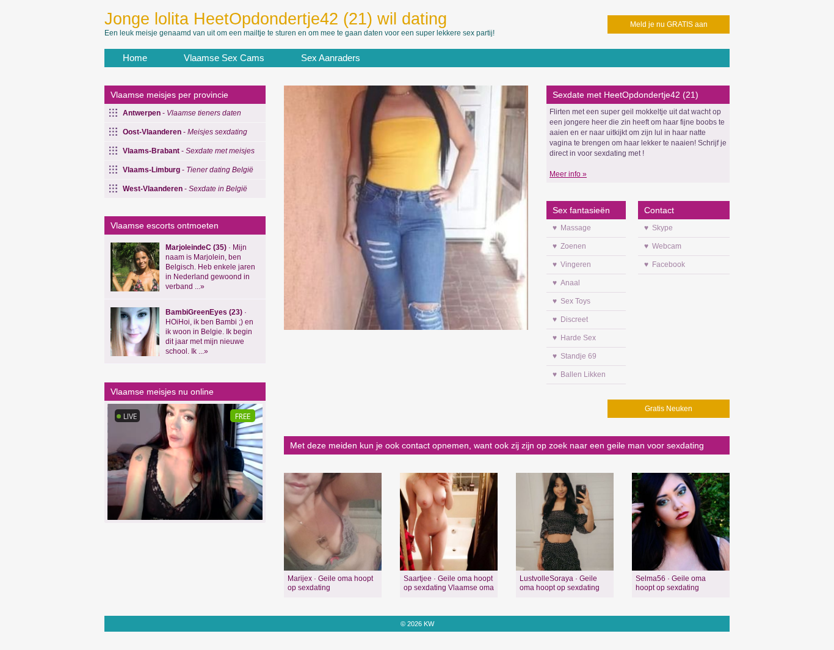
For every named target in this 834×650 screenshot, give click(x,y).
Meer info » (568, 174)
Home (135, 58)
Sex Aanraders (330, 58)
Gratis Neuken (668, 408)
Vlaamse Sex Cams (224, 58)
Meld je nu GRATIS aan (669, 24)
